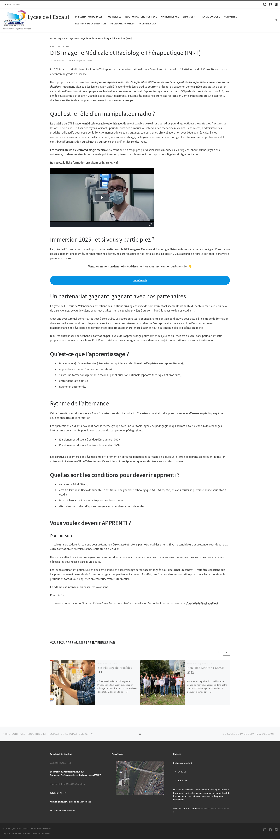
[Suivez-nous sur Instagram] (264, 4)
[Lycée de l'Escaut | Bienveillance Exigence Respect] (14, 17)
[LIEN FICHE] (110, 162)
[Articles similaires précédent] (218, 651)
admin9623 (60, 60)
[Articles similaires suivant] (226, 651)
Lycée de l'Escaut (20, 828)
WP (16, 833)
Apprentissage (66, 38)
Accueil (53, 38)
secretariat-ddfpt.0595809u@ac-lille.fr (67, 784)
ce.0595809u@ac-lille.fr (61, 763)
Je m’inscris (140, 280)
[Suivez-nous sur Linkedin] (276, 4)
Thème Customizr (42, 833)
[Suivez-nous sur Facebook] (270, 4)
